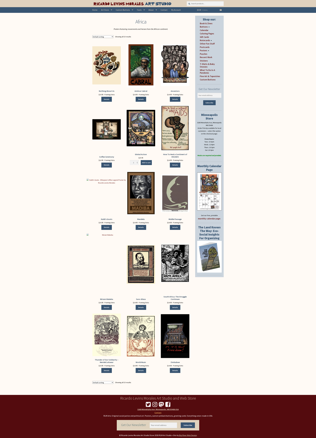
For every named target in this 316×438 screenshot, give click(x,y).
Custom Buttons (123, 10)
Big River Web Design (188, 435)
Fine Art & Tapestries (210, 76)
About (151, 10)
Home (94, 10)
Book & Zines (206, 23)
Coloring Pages (207, 33)
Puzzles (203, 53)
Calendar (204, 30)
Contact (164, 10)
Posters (203, 50)
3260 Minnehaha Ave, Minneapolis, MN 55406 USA (158, 409)
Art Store (105, 10)
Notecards (205, 40)
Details (106, 99)
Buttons (204, 26)
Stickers (204, 60)
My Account (176, 10)
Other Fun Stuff (207, 43)
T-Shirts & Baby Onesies (207, 65)
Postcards (204, 47)
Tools (139, 10)
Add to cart (146, 162)
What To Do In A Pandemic (207, 71)
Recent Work (206, 57)
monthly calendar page (209, 218)
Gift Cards (204, 37)
